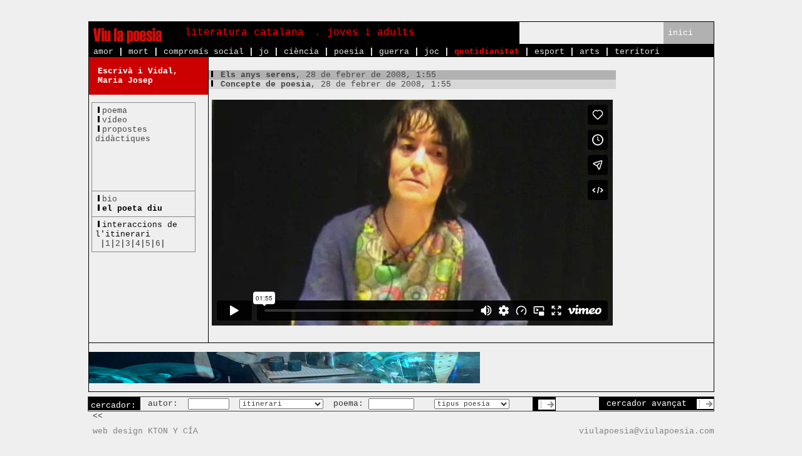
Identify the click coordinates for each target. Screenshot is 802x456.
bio (109, 199)
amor (103, 51)
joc (431, 51)
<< (98, 416)
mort (138, 51)
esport (549, 51)
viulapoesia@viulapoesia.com (646, 431)
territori (637, 51)
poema (114, 110)
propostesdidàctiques (122, 134)
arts (590, 51)
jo (264, 51)
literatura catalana (244, 32)
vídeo (114, 120)
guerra (394, 51)
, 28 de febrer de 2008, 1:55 (328, 75)
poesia (349, 51)
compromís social (204, 51)
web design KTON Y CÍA (145, 431)
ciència (301, 51)
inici (680, 33)
